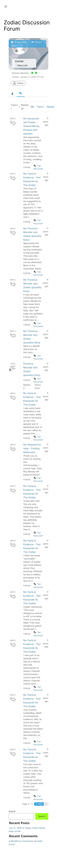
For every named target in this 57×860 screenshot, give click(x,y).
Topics (40, 106)
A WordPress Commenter (21, 841)
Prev (40, 804)
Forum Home (20, 42)
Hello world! (15, 831)
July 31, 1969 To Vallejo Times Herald (27, 828)
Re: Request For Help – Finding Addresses (32, 448)
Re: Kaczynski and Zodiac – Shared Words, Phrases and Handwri (31, 126)
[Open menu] (6, 6)
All (32, 106)
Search (12, 811)
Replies (50, 106)
